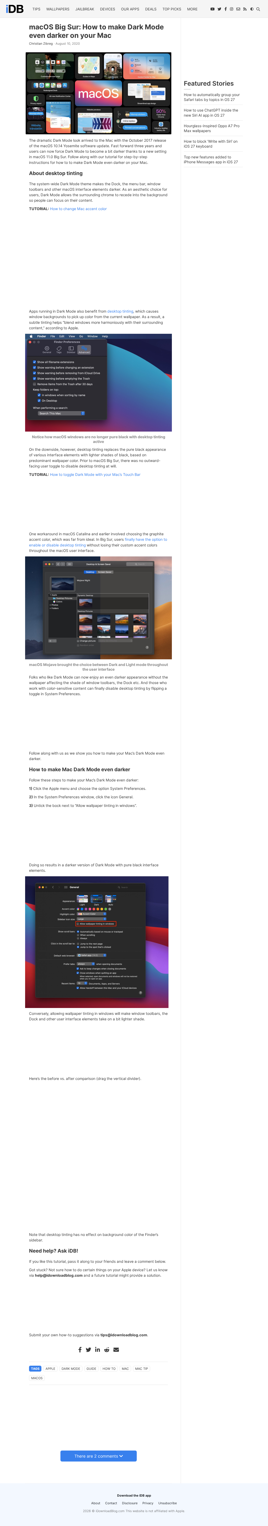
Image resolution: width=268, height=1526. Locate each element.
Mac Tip (141, 1369)
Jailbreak (84, 9)
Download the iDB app (134, 1495)
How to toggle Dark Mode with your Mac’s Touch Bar (95, 474)
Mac (125, 1369)
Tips (36, 9)
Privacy (147, 1503)
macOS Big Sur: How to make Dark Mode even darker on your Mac (96, 31)
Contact (111, 1503)
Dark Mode (71, 1369)
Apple (50, 1369)
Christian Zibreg (41, 43)
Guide (91, 1369)
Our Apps (130, 9)
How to (109, 1369)
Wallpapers (57, 9)
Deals (151, 9)
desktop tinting (120, 311)
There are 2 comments (96, 1456)
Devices (107, 9)
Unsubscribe (167, 1503)
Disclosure (130, 1503)
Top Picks (171, 9)
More (192, 9)
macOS (37, 1378)
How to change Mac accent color (78, 209)
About (95, 1503)
